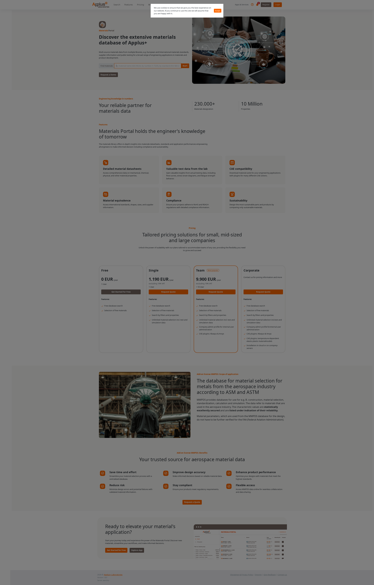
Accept (217, 11)
